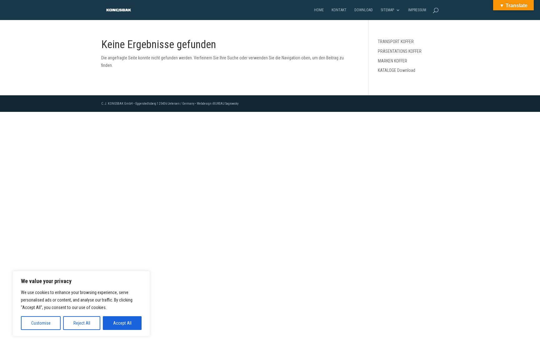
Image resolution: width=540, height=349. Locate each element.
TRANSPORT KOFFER (396, 41)
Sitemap (387, 10)
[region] (81, 304)
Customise (41, 323)
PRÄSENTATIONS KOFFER (400, 51)
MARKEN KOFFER (392, 60)
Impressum (417, 10)
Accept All (122, 323)
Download (363, 10)
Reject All (81, 323)
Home (319, 10)
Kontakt (339, 10)
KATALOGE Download (396, 70)
